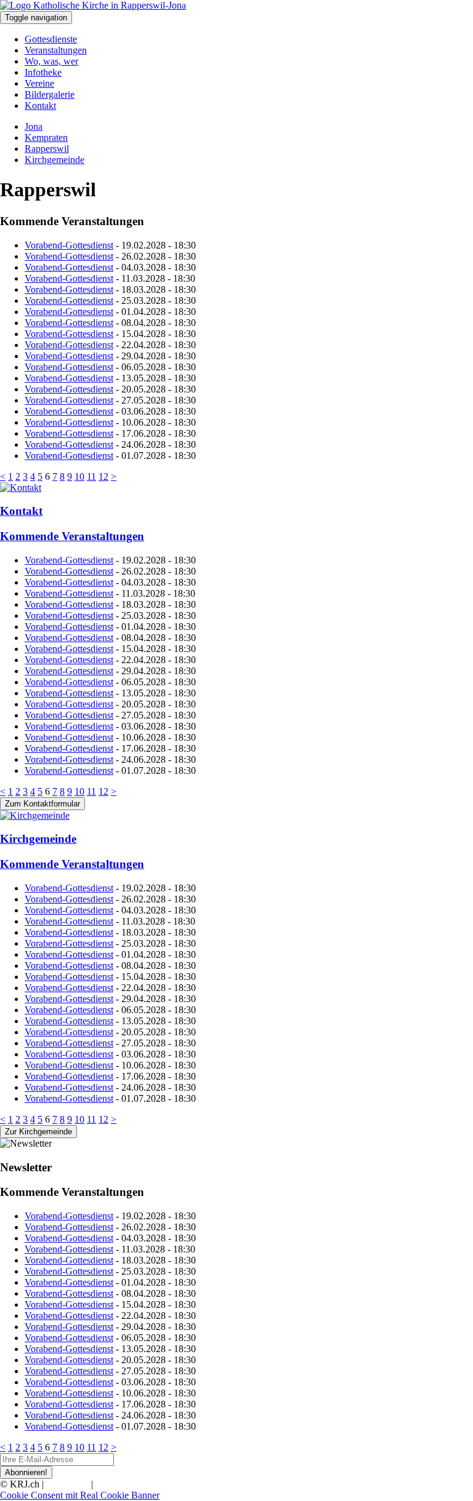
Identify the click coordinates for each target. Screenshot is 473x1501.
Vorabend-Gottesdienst (69, 245)
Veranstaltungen (56, 50)
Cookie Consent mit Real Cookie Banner (80, 1495)
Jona (33, 126)
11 (91, 476)
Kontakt (40, 105)
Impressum (67, 1484)
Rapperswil (47, 148)
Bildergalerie (50, 94)
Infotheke (43, 72)
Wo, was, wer (51, 61)
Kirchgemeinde (54, 159)
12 (103, 476)
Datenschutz (119, 1484)
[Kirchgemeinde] (236, 815)
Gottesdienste (51, 39)
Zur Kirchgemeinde (38, 1131)
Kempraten (46, 137)
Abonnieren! (26, 1472)
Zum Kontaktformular (42, 803)
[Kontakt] (236, 487)
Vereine (39, 83)
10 (79, 476)
